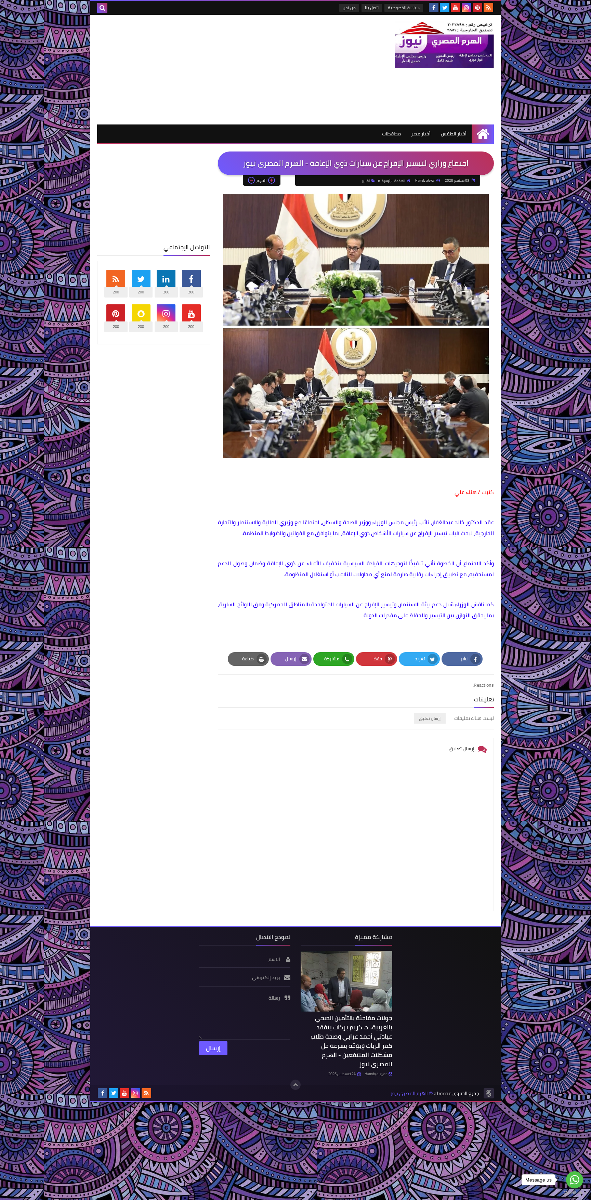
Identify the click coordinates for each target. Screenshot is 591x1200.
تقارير (366, 180)
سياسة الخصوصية (404, 8)
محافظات (391, 133)
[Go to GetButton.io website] (575, 1193)
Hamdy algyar (376, 1073)
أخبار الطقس (454, 133)
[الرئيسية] (483, 133)
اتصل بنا (372, 8)
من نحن (349, 8)
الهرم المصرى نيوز (409, 1093)
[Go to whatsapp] (574, 1179)
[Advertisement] (221, 69)
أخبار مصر (421, 133)
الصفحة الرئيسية (393, 180)
